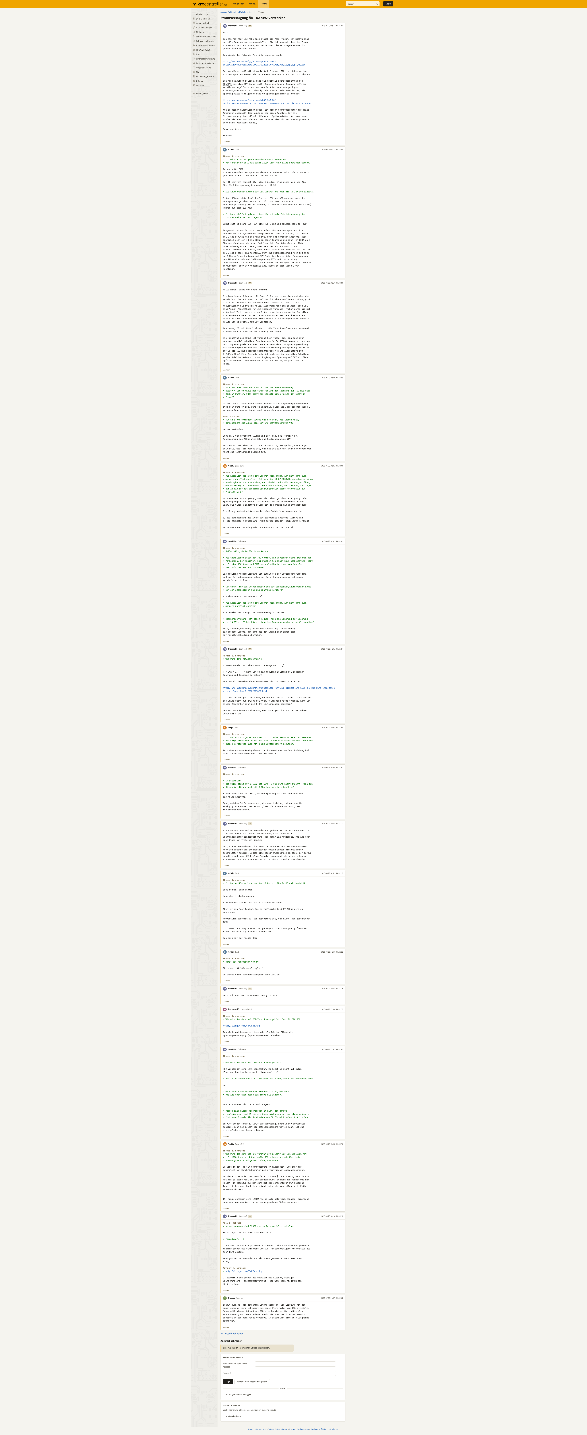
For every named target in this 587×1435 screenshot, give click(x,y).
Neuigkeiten (238, 3)
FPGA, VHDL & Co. (204, 50)
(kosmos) (240, 1298)
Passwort (227, 1373)
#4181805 (339, 149)
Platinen (200, 32)
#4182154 (339, 649)
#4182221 (339, 952)
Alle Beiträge (202, 14)
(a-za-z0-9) (239, 465)
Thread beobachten (233, 1333)
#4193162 (339, 1298)
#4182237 (339, 1009)
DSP (198, 54)
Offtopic (199, 81)
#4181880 (339, 283)
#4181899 (339, 377)
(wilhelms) (242, 541)
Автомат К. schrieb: (234, 1268)
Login (388, 3)
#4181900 (339, 465)
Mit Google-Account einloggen (238, 1394)
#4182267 (339, 1049)
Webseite (200, 85)
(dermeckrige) (246, 1009)
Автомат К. (233, 1009)
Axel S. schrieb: (233, 1223)
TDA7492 (227, 84)
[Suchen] (377, 3)
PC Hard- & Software (205, 63)
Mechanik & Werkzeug (206, 36)
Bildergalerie (202, 93)
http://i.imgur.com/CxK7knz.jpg (241, 1025)
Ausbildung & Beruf (205, 76)
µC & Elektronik (203, 18)
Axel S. (231, 465)
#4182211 (339, 823)
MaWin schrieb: (231, 416)
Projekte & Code (203, 67)
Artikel (252, 3)
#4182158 (339, 727)
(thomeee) (242, 25)
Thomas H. (232, 25)
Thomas (231, 1298)
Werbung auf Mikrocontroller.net (325, 1429)
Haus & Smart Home (205, 45)
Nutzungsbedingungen (299, 1429)
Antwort (226, 141)
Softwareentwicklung (205, 58)
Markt (198, 72)
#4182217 (339, 873)
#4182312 (339, 1216)
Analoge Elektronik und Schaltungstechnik (238, 12)
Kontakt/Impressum (257, 1429)
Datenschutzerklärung (277, 1429)
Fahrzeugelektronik (205, 41)
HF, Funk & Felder (204, 27)
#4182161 (339, 767)
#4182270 (339, 1144)
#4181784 (339, 25)
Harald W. (232, 541)
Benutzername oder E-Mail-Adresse (235, 1365)
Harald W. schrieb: (234, 655)
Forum (263, 3)
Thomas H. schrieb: (234, 156)
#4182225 (339, 988)
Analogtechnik (202, 23)
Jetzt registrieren (233, 1416)
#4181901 (339, 541)
